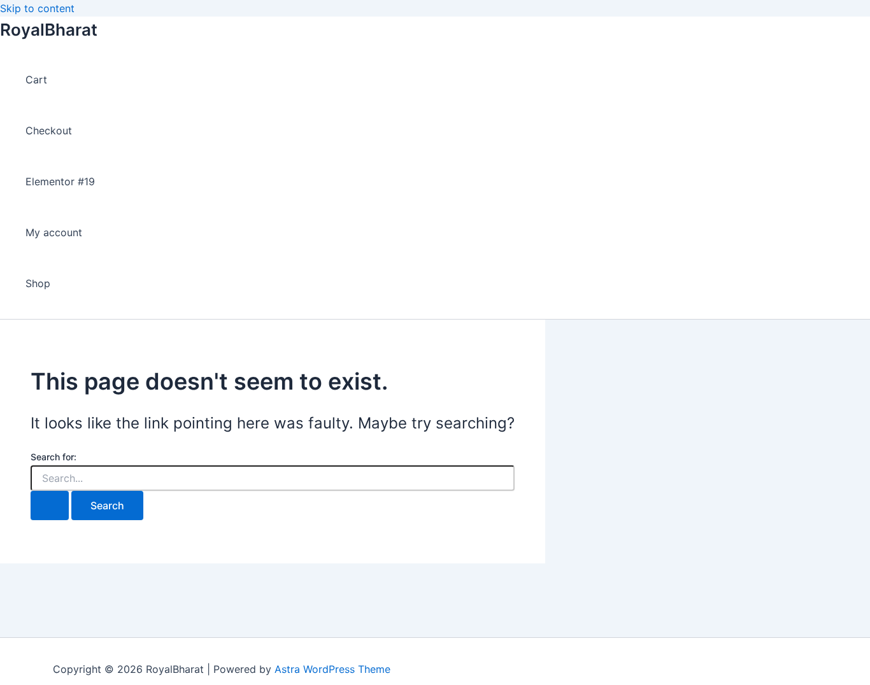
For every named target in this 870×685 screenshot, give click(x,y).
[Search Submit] (50, 505)
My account (53, 232)
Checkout (48, 130)
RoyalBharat (48, 29)
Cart (36, 79)
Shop (37, 283)
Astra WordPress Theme (332, 669)
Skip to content (37, 8)
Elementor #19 (60, 181)
